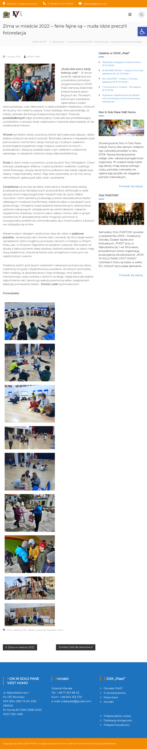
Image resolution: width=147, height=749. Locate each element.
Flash (70, 743)
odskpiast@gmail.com (95, 3)
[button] (142, 31)
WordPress (109, 743)
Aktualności (58, 41)
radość (31, 630)
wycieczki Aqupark (46, 630)
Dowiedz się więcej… (131, 186)
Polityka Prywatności (117, 725)
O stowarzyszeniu (115, 693)
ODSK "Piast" (34, 56)
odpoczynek (19, 630)
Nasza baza (111, 697)
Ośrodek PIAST (113, 688)
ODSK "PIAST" (30, 743)
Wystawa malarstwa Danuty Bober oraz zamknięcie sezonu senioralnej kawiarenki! (121, 98)
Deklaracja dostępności (118, 720)
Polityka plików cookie (117, 716)
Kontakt (109, 701)
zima (60, 630)
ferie (9, 630)
